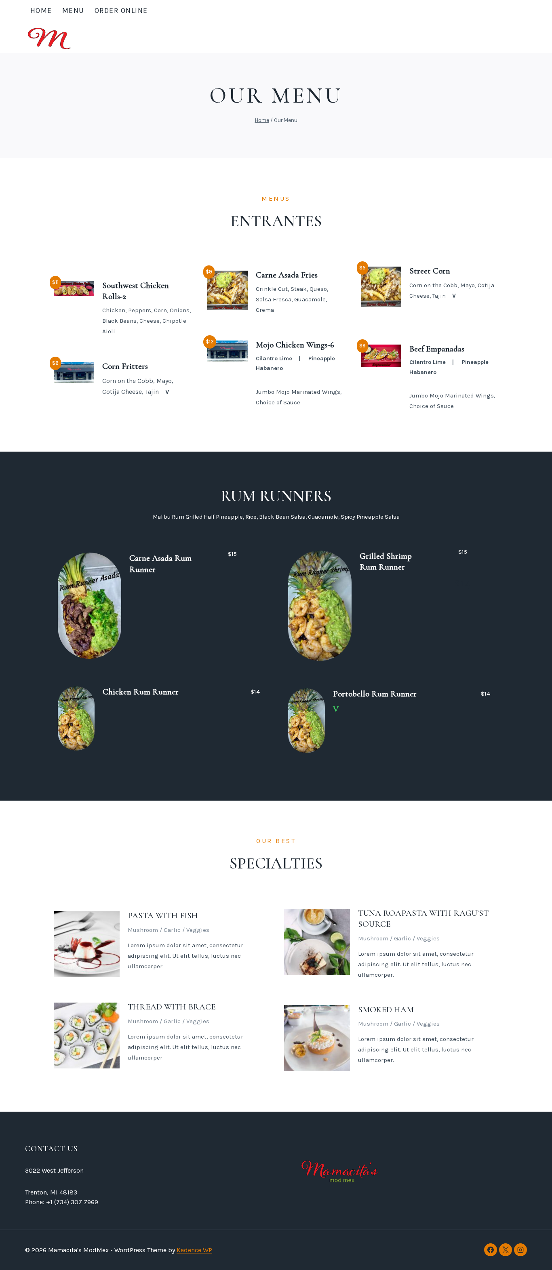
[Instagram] (520, 1249)
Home (41, 10)
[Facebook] (490, 1249)
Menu (73, 10)
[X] (505, 1249)
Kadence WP (194, 1250)
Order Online (121, 10)
